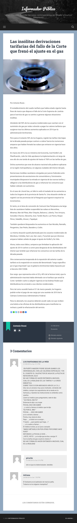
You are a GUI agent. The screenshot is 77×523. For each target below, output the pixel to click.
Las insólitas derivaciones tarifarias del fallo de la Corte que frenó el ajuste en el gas (38, 46)
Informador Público (38, 8)
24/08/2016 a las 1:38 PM (31, 477)
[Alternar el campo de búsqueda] (72, 26)
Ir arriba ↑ (69, 518)
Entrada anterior (56, 335)
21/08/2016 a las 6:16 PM (34, 460)
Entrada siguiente (57, 338)
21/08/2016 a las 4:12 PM (31, 364)
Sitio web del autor (19, 330)
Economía (54, 329)
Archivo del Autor (15, 330)
